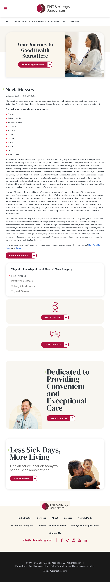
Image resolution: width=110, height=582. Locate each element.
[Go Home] (8, 21)
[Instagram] (73, 540)
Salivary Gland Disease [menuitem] (23, 286)
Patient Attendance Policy (52, 525)
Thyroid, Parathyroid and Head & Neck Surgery (48, 21)
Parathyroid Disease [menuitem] (22, 280)
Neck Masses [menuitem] (18, 275)
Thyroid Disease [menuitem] (20, 291)
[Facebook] (61, 540)
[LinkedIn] (85, 540)
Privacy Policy (21, 566)
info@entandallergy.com (37, 540)
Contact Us (55, 533)
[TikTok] (67, 540)
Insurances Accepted (22, 525)
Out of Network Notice (61, 566)
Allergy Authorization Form (55, 571)
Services (41, 518)
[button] (5, 8)
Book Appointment (19, 255)
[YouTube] (79, 540)
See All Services (58, 418)
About (55, 518)
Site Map (33, 566)
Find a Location (21, 478)
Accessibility (43, 566)
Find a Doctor (24, 518)
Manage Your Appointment (85, 525)
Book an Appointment (33, 64)
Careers (68, 518)
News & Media (85, 518)
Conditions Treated (20, 21)
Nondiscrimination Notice (83, 566)
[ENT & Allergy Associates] (53, 8)
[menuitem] (24, 518)
